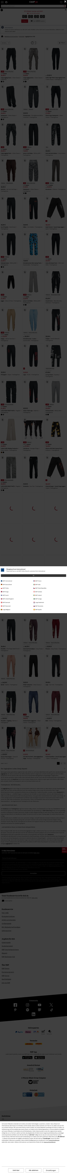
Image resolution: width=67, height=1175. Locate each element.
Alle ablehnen (33, 1170)
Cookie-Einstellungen (54, 1140)
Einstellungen (51, 1170)
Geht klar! (16, 1170)
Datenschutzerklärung (49, 1142)
